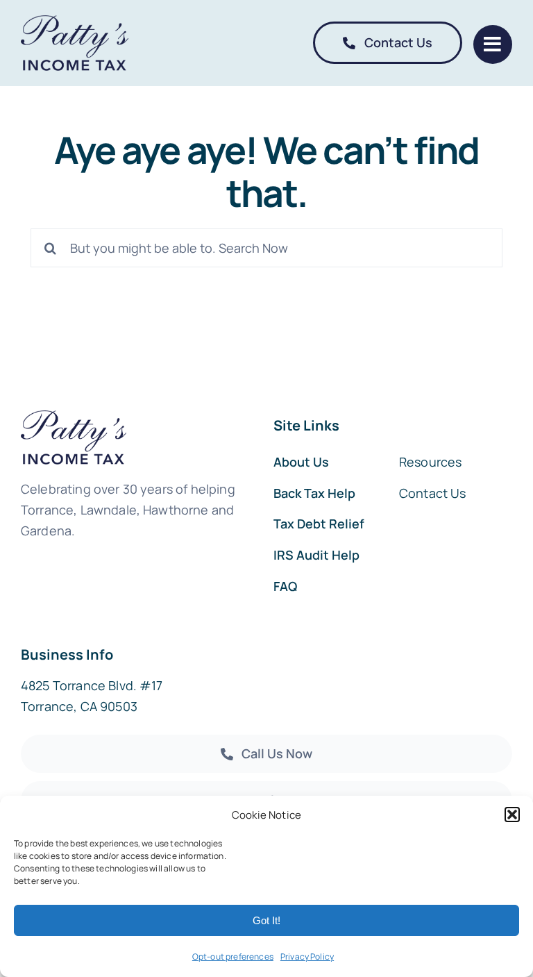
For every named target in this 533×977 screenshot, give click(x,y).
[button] (512, 814)
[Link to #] (492, 44)
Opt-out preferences (232, 956)
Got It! (266, 920)
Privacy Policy (307, 956)
